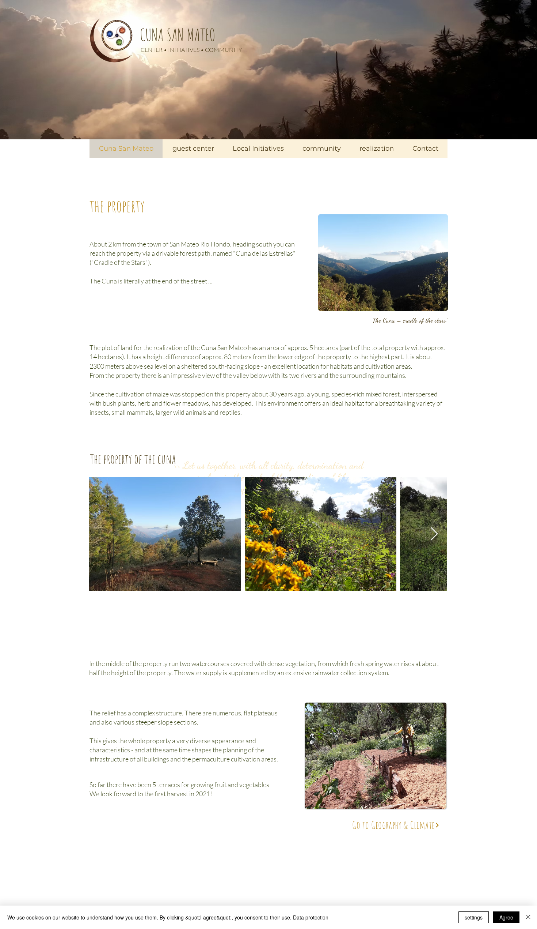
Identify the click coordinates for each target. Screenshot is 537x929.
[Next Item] (434, 534)
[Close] (528, 917)
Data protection (310, 917)
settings (474, 917)
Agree (506, 917)
